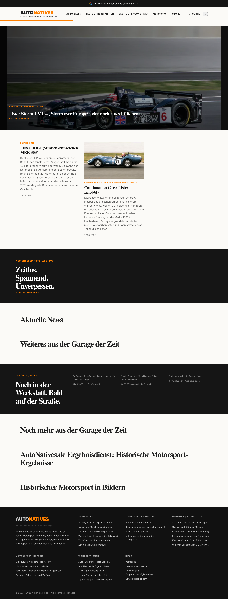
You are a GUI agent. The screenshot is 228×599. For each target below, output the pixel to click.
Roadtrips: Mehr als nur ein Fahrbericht (145, 527)
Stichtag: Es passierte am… (92, 570)
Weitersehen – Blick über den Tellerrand (98, 536)
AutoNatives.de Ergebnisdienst (94, 566)
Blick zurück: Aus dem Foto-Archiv (33, 562)
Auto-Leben (73, 14)
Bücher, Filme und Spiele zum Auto (95, 522)
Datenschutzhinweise (136, 566)
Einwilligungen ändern (136, 579)
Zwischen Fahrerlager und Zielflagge (34, 575)
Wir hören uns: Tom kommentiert (94, 540)
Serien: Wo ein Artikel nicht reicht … (96, 579)
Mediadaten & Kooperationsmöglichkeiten (139, 572)
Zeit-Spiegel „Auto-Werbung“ (92, 545)
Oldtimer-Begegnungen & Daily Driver (190, 545)
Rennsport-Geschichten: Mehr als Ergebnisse (38, 570)
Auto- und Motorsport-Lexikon (94, 562)
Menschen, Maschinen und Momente (96, 527)
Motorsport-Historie (166, 14)
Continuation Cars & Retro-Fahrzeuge (191, 531)
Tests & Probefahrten (100, 14)
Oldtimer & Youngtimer (133, 14)
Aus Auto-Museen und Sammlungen (190, 522)
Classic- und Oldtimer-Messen (187, 527)
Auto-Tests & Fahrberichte (138, 522)
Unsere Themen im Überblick (92, 575)
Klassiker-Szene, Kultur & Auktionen (190, 540)
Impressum (130, 562)
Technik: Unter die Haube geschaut (96, 531)
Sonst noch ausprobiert (137, 531)
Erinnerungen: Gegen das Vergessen (190, 536)
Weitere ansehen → (28, 292)
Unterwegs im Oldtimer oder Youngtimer (139, 538)
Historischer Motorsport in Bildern (33, 566)
